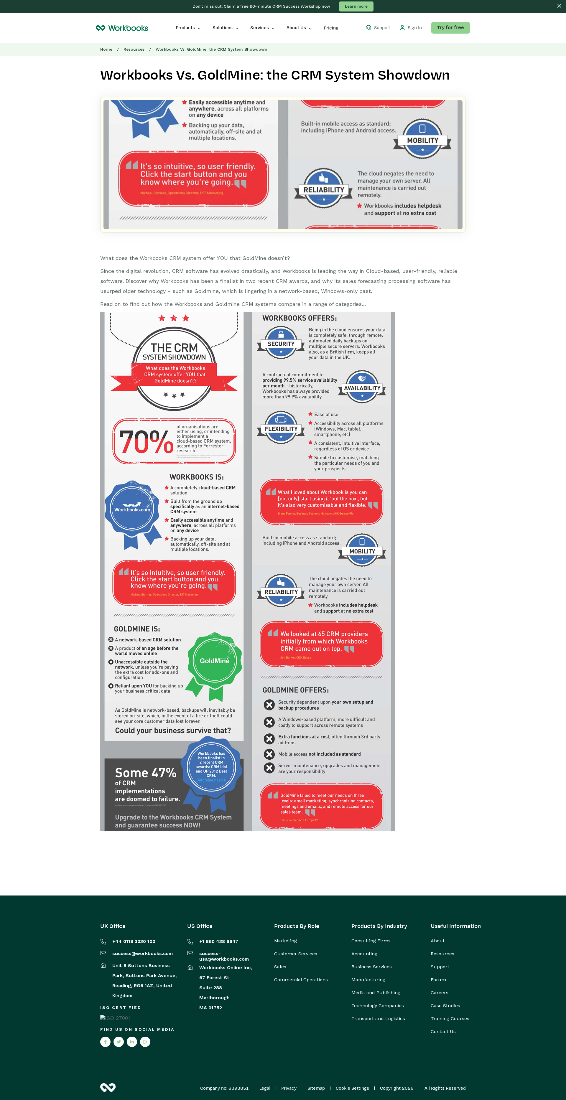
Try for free (450, 27)
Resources (134, 49)
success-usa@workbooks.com (224, 956)
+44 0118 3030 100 (133, 941)
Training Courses (450, 1018)
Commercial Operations (301, 979)
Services (259, 27)
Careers (439, 992)
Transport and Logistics (378, 1018)
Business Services (371, 966)
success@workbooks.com (142, 953)
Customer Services (295, 953)
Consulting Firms (371, 941)
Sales (280, 966)
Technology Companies (377, 1005)
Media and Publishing (375, 992)
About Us (296, 27)
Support (440, 966)
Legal (264, 1088)
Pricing (331, 28)
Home (106, 49)
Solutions (223, 27)
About (438, 941)
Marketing (285, 941)
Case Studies (445, 1005)
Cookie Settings (352, 1088)
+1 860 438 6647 (218, 941)
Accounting (364, 953)
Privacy (289, 1088)
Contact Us (443, 1031)
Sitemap (316, 1088)
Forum (438, 979)
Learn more (356, 6)
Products (185, 27)
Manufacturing (368, 979)
